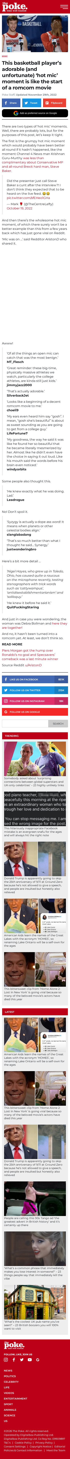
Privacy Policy (44, 1442)
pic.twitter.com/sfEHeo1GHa (28, 198)
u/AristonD (33, 665)
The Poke (24, 7)
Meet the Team (55, 1450)
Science (9, 1415)
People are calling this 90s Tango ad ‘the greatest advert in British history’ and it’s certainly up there (32, 1221)
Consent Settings (14, 1446)
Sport (5, 56)
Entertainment (15, 1398)
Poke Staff (8, 94)
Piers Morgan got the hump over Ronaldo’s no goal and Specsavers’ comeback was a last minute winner (30, 655)
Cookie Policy (23, 1442)
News (8, 1370)
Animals (10, 1409)
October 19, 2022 (19, 208)
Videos (9, 1392)
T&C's (7, 1442)
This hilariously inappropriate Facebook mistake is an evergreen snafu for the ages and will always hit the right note (33, 832)
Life (7, 1387)
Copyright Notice (40, 1446)
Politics (10, 1376)
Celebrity (11, 1381)
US (5, 1420)
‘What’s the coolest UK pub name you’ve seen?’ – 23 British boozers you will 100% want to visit (31, 1325)
